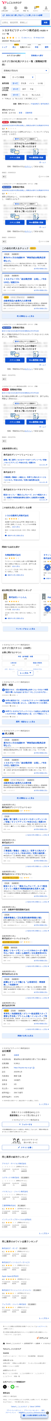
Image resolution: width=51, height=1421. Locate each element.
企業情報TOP (28, 1343)
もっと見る (43, 1104)
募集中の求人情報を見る (16, 535)
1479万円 (24, 1199)
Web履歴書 (32, 1356)
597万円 (23, 1283)
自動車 (16, 1055)
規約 (42, 1410)
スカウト (35, 11)
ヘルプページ (41, 1326)
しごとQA (16, 11)
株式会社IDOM (8, 1005)
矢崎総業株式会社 (13, 555)
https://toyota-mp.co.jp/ (23, 1068)
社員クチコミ (25, 46)
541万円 (23, 1297)
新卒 (24, 89)
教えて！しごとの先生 (10, 1373)
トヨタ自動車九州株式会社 (17, 515)
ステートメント (11, 1412)
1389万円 (24, 1227)
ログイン (28, 166)
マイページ (46, 11)
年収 (38, 46)
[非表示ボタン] (47, 1413)
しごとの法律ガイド (26, 1373)
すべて (15, 83)
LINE (17, 1387)
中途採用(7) (35, 104)
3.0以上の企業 (16, 40)
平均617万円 (40, 38)
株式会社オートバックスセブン (16, 938)
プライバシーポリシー (14, 1410)
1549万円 (24, 1185)
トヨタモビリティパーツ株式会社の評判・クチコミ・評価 (19, 119)
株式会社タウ (8, 843)
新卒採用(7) (45, 104)
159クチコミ (28, 38)
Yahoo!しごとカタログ (13, 1343)
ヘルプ (43, 162)
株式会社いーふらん (18, 597)
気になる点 (36, 95)
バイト (31, 83)
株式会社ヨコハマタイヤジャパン (17, 874)
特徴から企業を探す (19, 1363)
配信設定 (41, 1356)
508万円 (23, 1269)
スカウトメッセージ (9, 1356)
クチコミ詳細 (45, 176)
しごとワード (7, 1376)
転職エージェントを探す (11, 1366)
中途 (31, 89)
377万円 (23, 1256)
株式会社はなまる (10, 974)
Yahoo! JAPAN (35, 1407)
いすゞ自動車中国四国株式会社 (16, 909)
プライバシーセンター (31, 1410)
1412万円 (24, 1213)
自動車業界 (5, 40)
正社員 (23, 83)
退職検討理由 (16, 122)
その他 (40, 83)
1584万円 (24, 1171)
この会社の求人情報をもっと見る (36, 835)
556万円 (23, 1312)
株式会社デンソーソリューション (17, 807)
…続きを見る (15, 527)
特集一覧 (26, 11)
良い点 (25, 95)
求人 (16, 46)
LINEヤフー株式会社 (10, 1396)
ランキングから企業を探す (37, 1363)
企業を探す (4, 11)
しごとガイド (39, 1373)
